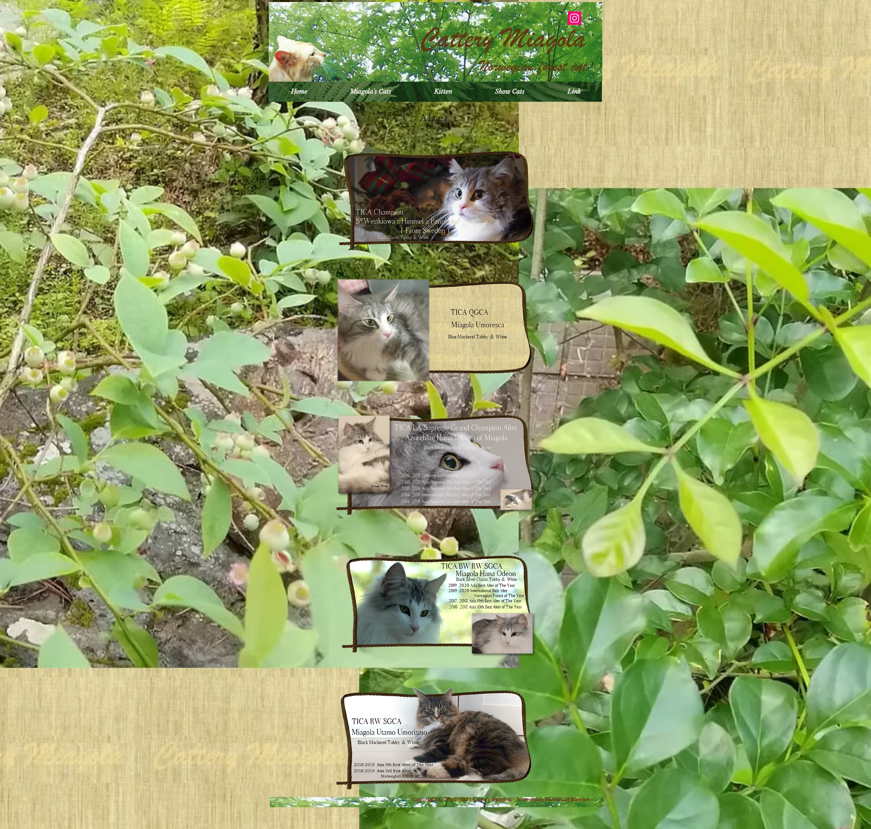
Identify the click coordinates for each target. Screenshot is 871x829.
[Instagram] (574, 18)
